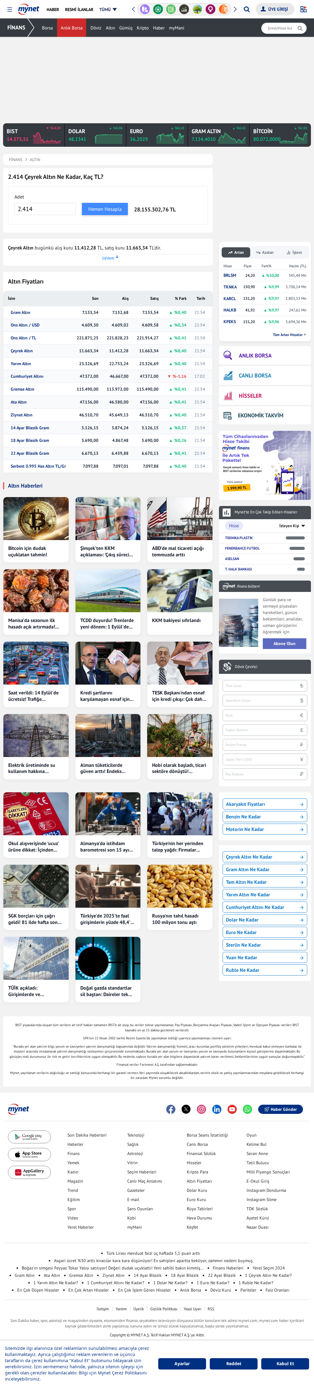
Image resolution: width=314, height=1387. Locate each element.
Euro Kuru (196, 1199)
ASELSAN (232, 558)
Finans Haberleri (228, 1268)
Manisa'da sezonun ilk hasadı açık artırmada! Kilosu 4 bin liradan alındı (35, 623)
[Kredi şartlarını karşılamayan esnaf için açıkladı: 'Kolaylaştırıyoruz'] (108, 663)
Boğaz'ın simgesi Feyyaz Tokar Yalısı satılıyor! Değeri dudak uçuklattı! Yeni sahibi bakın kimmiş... (113, 1268)
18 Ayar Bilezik (185, 1275)
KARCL (230, 298)
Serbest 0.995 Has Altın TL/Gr (38, 466)
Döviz (95, 28)
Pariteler (248, 1290)
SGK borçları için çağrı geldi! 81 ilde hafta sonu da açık (34, 919)
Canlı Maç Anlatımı (144, 1181)
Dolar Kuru (197, 1190)
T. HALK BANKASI (238, 569)
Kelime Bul (256, 1144)
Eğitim (73, 1199)
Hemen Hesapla (105, 209)
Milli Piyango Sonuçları (268, 1172)
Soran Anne (257, 1153)
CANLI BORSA (255, 375)
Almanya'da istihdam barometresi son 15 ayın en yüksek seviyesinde (106, 846)
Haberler (75, 1144)
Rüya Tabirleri (200, 1208)
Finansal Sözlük (201, 1153)
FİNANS (16, 27)
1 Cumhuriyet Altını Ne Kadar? (115, 1282)
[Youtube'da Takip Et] (232, 1109)
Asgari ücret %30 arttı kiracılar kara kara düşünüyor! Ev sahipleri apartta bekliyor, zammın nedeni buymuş (153, 1260)
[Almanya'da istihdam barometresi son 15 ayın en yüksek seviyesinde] (108, 813)
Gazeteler (136, 1190)
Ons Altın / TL (23, 338)
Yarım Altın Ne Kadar (248, 894)
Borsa (47, 28)
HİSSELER (250, 395)
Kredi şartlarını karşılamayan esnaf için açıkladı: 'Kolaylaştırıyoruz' (105, 696)
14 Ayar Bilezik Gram (30, 428)
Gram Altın (20, 312)
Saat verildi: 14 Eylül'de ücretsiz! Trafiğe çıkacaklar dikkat (33, 696)
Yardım (121, 1309)
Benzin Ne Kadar (243, 816)
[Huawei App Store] (29, 1172)
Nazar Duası (258, 1227)
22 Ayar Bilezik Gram (30, 453)
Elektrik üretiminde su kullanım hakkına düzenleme (31, 768)
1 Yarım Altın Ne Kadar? (55, 1282)
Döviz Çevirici (246, 666)
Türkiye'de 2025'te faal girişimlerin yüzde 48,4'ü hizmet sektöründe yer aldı (106, 919)
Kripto (143, 28)
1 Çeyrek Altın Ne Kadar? (268, 1275)
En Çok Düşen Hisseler (38, 1290)
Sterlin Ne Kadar (243, 945)
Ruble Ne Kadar (242, 970)
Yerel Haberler (80, 1227)
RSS (211, 1309)
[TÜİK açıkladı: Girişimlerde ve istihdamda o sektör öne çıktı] (36, 958)
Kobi (131, 1218)
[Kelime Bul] (171, 9)
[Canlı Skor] (158, 9)
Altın (110, 28)
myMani (176, 28)
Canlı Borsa (197, 1144)
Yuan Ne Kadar (241, 957)
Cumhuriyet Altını (27, 376)
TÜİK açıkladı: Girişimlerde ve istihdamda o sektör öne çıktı (34, 991)
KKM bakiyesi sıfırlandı (176, 620)
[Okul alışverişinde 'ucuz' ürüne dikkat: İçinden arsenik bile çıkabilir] (36, 813)
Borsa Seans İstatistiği (207, 1135)
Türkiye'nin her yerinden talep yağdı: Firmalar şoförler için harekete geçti (177, 846)
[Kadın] (210, 9)
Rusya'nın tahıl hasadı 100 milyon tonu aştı (175, 919)
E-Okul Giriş (258, 1181)
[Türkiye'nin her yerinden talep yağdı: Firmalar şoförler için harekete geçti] (180, 813)
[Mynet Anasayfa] (28, 7)
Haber (159, 28)
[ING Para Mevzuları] (223, 9)
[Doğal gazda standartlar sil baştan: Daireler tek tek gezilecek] (108, 958)
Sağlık (133, 1144)
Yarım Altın (21, 363)
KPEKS (230, 321)
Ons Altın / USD (25, 325)
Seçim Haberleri (141, 1172)
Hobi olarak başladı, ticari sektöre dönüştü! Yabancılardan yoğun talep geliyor (179, 768)
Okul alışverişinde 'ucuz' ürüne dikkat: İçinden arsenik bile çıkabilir (33, 846)
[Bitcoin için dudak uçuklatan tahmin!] (36, 518)
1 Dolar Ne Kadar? (170, 1282)
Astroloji (135, 1153)
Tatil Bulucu (258, 1162)
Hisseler (194, 1162)
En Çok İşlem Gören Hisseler (144, 1290)
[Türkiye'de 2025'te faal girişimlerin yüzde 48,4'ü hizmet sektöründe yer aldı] (108, 886)
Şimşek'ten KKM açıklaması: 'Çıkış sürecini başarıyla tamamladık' (106, 551)
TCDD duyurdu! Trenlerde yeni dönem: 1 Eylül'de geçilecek (107, 623)
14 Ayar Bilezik (148, 1275)
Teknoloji (135, 1135)
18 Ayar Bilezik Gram (30, 440)
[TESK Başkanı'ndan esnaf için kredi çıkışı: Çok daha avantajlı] (180, 663)
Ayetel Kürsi (258, 1218)
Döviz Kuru (220, 1290)
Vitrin (132, 1162)
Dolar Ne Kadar (242, 920)
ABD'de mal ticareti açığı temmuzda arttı (178, 551)
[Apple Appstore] (29, 1154)
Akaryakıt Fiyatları (245, 804)
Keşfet (192, 1227)
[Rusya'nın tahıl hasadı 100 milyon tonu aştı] (180, 886)
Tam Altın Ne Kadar (246, 882)
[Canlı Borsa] (184, 9)
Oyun (252, 1135)
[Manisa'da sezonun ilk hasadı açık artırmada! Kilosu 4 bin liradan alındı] (36, 590)
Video (72, 1218)
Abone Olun (285, 643)
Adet (19, 197)
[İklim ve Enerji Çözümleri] (197, 9)
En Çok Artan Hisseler (88, 1290)
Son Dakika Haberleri (87, 1135)
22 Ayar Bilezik (222, 1275)
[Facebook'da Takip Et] (170, 1109)
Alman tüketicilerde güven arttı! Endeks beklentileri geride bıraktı (107, 768)
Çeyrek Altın (22, 351)
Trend (72, 1190)
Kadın (72, 1172)
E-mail (133, 1199)
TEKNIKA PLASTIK (239, 537)
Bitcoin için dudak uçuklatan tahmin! (27, 551)
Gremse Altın (22, 389)
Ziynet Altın (22, 415)
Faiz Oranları (277, 1290)
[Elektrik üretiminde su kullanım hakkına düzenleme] (36, 735)
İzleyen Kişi (289, 525)
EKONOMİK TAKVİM (260, 415)
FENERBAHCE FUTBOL (242, 548)
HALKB (230, 310)
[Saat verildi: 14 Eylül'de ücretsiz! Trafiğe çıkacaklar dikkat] (36, 663)
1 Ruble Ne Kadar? (256, 1282)
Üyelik (138, 1309)
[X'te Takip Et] (186, 1109)
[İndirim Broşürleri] (144, 9)
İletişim (103, 1309)
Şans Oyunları (140, 1208)
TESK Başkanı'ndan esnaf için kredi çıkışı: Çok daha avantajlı (178, 696)
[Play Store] (29, 1137)
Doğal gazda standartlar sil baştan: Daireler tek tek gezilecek (106, 991)
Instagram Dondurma (266, 1190)
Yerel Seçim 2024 (269, 1268)
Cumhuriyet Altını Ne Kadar (255, 907)
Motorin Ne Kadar (245, 829)
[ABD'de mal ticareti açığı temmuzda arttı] (180, 518)
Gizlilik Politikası (163, 1309)
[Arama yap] (247, 9)
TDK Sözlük (257, 1208)
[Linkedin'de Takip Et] (216, 1109)
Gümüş (125, 28)
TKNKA (230, 287)
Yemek (73, 1162)
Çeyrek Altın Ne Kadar (249, 857)
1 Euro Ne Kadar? (213, 1282)
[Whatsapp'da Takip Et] (247, 1109)
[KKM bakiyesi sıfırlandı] (180, 590)
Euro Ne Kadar (241, 932)
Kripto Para (197, 1172)
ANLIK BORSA (255, 355)
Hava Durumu (199, 1218)
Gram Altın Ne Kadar (248, 869)
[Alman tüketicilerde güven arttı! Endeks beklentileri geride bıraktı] (108, 735)
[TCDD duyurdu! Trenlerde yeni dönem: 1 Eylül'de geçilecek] (108, 590)
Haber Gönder (284, 1109)
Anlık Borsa (71, 28)
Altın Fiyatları (199, 1181)
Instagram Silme (262, 1199)
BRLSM (230, 275)
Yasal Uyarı (192, 1309)
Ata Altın (19, 402)
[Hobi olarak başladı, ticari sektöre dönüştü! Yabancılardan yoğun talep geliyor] (180, 735)
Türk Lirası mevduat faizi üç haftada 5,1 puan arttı (153, 1253)
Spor (71, 1208)
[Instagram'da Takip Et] (201, 1109)
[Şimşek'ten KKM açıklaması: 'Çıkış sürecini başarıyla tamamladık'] (108, 518)
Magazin (75, 1181)
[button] (9, 9)
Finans (73, 1153)
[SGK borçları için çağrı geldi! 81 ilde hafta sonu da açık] (36, 886)
